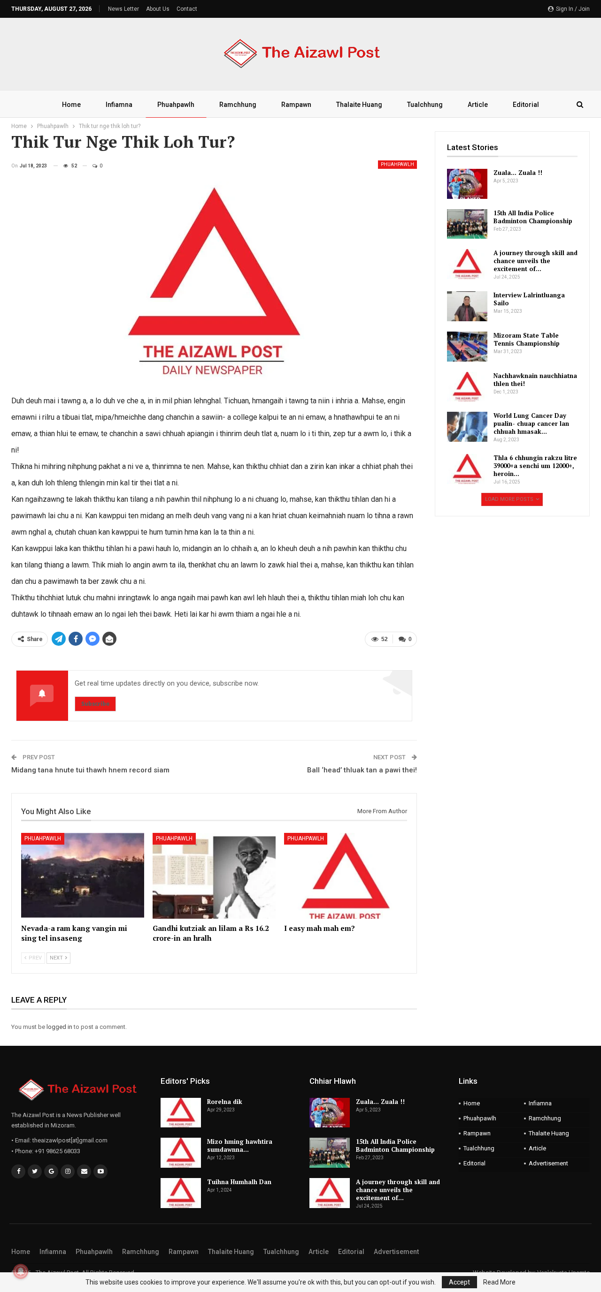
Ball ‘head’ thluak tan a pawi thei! (362, 770)
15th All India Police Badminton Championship (532, 217)
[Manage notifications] (20, 1271)
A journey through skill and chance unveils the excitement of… (535, 261)
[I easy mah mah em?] (345, 876)
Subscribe (95, 704)
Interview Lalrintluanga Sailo (529, 299)
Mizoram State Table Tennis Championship (526, 339)
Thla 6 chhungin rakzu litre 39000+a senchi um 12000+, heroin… (535, 465)
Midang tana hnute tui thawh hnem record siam (90, 770)
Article (478, 104)
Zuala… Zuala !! (517, 172)
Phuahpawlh (175, 104)
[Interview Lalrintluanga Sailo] (467, 306)
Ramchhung (237, 104)
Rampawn (296, 104)
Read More (499, 1282)
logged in (59, 1026)
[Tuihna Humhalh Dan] (181, 1193)
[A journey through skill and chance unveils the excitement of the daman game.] (467, 264)
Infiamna (119, 104)
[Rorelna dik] (181, 1113)
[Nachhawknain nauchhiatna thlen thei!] (467, 387)
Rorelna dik (224, 1101)
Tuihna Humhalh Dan (239, 1182)
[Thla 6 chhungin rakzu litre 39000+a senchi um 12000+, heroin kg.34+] (467, 469)
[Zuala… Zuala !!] (467, 184)
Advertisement (548, 1163)
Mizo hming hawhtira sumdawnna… (239, 1145)
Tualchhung (425, 104)
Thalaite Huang (359, 104)
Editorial (526, 104)
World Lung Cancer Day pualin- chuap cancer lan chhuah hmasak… (531, 423)
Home (71, 104)
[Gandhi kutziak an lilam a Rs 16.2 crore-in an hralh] (214, 876)
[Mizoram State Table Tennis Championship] (467, 347)
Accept (459, 1282)
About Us (158, 9)
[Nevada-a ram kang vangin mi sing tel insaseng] (82, 876)
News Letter (123, 9)
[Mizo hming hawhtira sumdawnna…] (181, 1153)
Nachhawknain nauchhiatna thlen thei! (535, 379)
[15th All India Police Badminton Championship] (467, 224)
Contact (187, 9)
